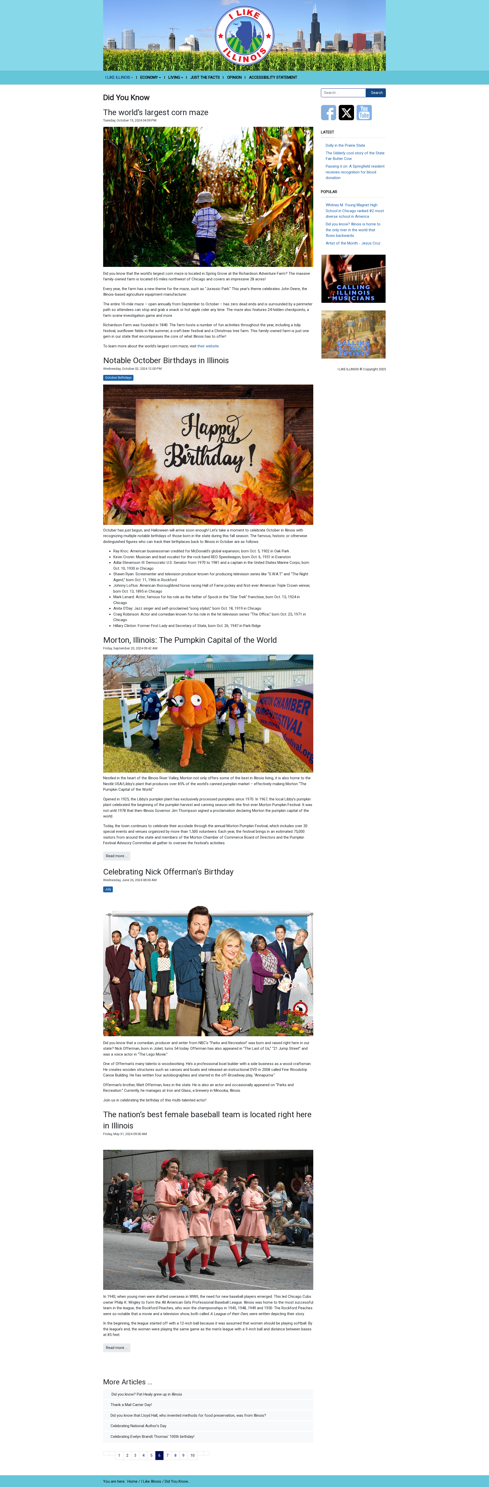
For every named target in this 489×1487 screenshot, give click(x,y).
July (108, 889)
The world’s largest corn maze (155, 112)
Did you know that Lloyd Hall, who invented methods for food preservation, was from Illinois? (188, 1415)
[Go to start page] (106, 1453)
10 (193, 1455)
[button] (119, 78)
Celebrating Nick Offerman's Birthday (168, 872)
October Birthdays (118, 377)
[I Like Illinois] (244, 35)
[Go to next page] (200, 1453)
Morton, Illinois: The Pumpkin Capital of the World (190, 640)
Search (377, 92)
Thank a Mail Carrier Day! (131, 1404)
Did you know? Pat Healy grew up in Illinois (146, 1394)
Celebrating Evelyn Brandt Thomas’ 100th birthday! (152, 1436)
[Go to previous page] (112, 1453)
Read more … (117, 856)
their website (208, 346)
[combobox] (343, 93)
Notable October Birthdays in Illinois (166, 360)
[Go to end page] (206, 1453)
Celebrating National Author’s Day (138, 1426)
